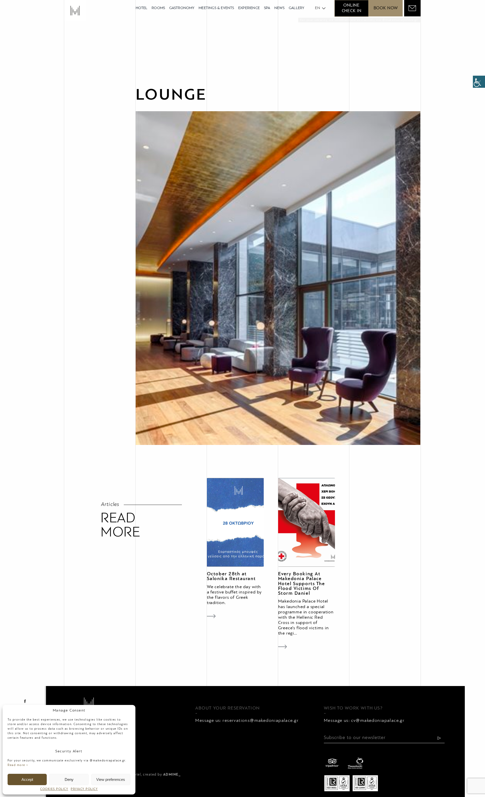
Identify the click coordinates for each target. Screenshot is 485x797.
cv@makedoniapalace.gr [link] (378, 721)
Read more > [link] (18, 765)
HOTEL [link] (142, 8)
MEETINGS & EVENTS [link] (216, 8)
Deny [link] (69, 779)
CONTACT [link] (172, 759)
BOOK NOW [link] (386, 8)
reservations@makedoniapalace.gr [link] (261, 721)
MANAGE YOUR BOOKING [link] (255, 759)
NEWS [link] (279, 8)
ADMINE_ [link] (172, 775)
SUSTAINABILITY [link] (205, 759)
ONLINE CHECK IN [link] (351, 8)
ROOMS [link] (158, 8)
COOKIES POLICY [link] (54, 789)
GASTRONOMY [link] (182, 8)
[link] (479, 82)
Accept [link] (27, 779)
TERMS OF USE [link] (141, 759)
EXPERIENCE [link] (249, 8)
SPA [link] (267, 8)
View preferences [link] (110, 779)
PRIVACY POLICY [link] (84, 789)
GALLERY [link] (296, 8)
